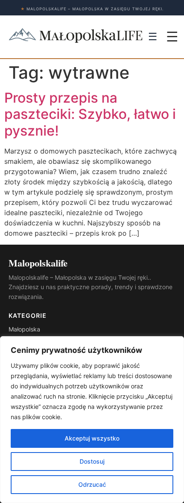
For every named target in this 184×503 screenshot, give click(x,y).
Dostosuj (92, 461)
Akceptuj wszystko (92, 438)
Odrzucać (92, 484)
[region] (92, 419)
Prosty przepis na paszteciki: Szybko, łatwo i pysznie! (90, 114)
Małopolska (24, 329)
